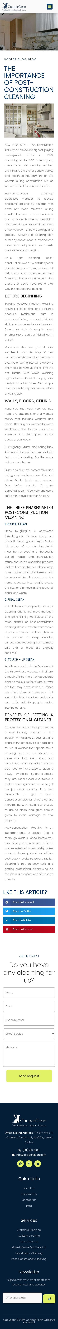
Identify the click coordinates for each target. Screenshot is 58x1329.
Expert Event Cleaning (29, 1253)
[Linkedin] (37, 1163)
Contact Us (29, 1200)
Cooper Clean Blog (20, 59)
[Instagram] (29, 1163)
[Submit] (49, 1298)
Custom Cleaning (29, 1236)
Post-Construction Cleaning (29, 1259)
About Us (29, 1188)
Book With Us (29, 1194)
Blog (29, 1206)
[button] (50, 7)
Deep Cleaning (29, 1241)
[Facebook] (20, 1163)
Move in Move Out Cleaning (29, 1247)
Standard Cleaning (29, 1230)
